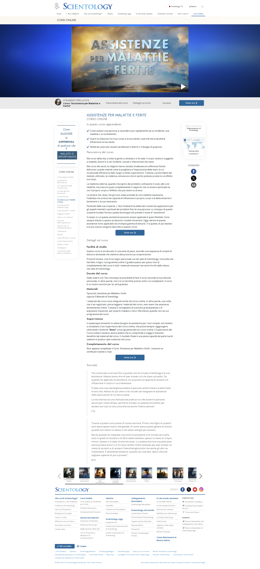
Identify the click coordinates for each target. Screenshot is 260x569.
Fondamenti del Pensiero (90, 512)
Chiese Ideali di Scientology (142, 517)
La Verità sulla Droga (165, 517)
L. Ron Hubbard (72, 13)
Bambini (60, 234)
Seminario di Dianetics (89, 521)
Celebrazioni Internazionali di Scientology (117, 527)
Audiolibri (109, 505)
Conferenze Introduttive (115, 509)
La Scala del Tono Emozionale (63, 192)
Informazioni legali (198, 562)
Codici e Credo (61, 517)
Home (59, 13)
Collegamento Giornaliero (138, 500)
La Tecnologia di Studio (65, 177)
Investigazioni (62, 247)
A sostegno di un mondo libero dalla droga (133, 555)
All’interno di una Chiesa (64, 521)
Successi (166, 102)
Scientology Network (87, 551)
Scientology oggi (124, 13)
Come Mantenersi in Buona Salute (166, 539)
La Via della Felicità (164, 501)
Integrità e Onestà (63, 214)
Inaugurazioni (111, 522)
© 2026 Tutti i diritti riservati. (78, 562)
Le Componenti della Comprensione (64, 186)
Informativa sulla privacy (150, 562)
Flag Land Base (137, 525)
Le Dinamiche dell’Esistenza (62, 181)
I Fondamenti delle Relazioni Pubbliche (64, 252)
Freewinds (135, 529)
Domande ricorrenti (165, 13)
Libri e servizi (183, 13)
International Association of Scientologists (70, 555)
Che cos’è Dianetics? (63, 509)
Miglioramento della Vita (90, 529)
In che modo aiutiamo (144, 13)
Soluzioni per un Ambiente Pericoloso (64, 227)
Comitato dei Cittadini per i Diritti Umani (69, 558)
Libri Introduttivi (112, 501)
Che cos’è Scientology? (93, 13)
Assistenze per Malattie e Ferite (66, 200)
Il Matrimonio (61, 231)
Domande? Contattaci (193, 501)
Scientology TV (177, 6)
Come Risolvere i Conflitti (66, 210)
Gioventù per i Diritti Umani (183, 555)
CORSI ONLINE (66, 171)
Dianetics (73, 551)
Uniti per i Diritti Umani (161, 555)
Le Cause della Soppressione (63, 221)
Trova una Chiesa (192, 512)
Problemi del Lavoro (88, 508)
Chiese (110, 13)
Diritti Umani (161, 521)
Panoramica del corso (117, 102)
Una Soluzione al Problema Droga (63, 206)
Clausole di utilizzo (183, 562)
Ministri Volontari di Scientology (165, 551)
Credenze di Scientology (65, 505)
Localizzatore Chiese (139, 513)
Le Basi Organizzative (65, 241)
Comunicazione (62, 196)
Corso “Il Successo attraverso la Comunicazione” (87, 535)
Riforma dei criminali (165, 509)
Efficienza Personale (88, 525)
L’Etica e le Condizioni (65, 217)
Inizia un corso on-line (141, 551)
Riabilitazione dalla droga (167, 513)
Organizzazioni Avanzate (141, 521)
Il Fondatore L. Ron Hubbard (66, 501)
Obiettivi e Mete (62, 244)
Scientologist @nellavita (140, 504)
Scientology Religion (106, 551)
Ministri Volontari (163, 531)
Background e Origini (63, 513)
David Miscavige (123, 551)
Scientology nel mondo (142, 510)
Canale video (60, 529)
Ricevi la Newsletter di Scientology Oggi (192, 529)
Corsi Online (198, 13)
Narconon (110, 555)
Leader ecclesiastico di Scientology (115, 534)
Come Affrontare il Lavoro (66, 238)
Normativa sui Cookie (167, 562)
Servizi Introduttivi (89, 517)
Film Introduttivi (112, 513)
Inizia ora (191, 102)
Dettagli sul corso (142, 102)
